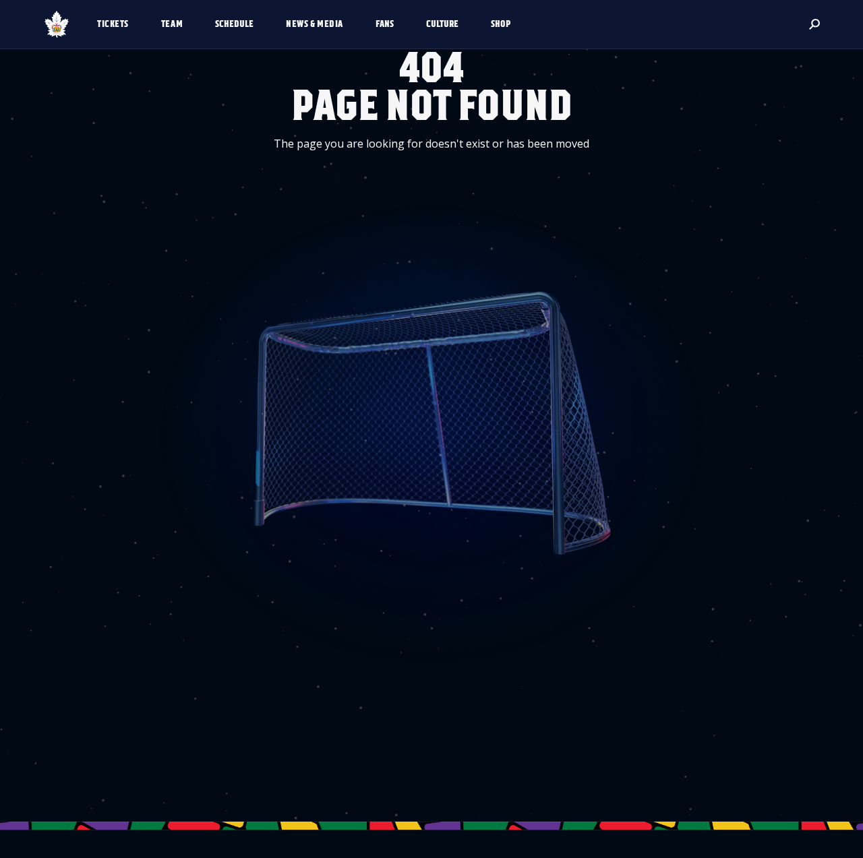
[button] (118, 24)
